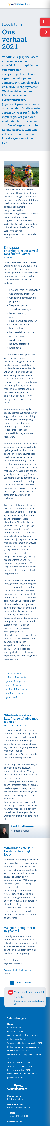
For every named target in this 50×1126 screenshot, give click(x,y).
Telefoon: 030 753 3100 (17, 1116)
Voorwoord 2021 (14, 1027)
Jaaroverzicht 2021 (25, 4)
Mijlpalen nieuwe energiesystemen (23, 1047)
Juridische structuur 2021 (18, 1070)
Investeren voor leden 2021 (19, 1050)
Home (10, 1024)
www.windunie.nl (15, 1121)
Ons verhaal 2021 (15, 1031)
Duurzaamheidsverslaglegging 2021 (23, 1035)
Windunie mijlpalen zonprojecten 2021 (24, 1043)
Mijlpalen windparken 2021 (19, 1039)
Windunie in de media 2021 (19, 1066)
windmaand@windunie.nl (18, 1107)
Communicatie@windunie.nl (18, 970)
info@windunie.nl (15, 1099)
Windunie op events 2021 (18, 1062)
